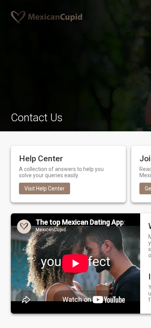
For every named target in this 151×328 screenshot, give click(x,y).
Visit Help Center (44, 188)
